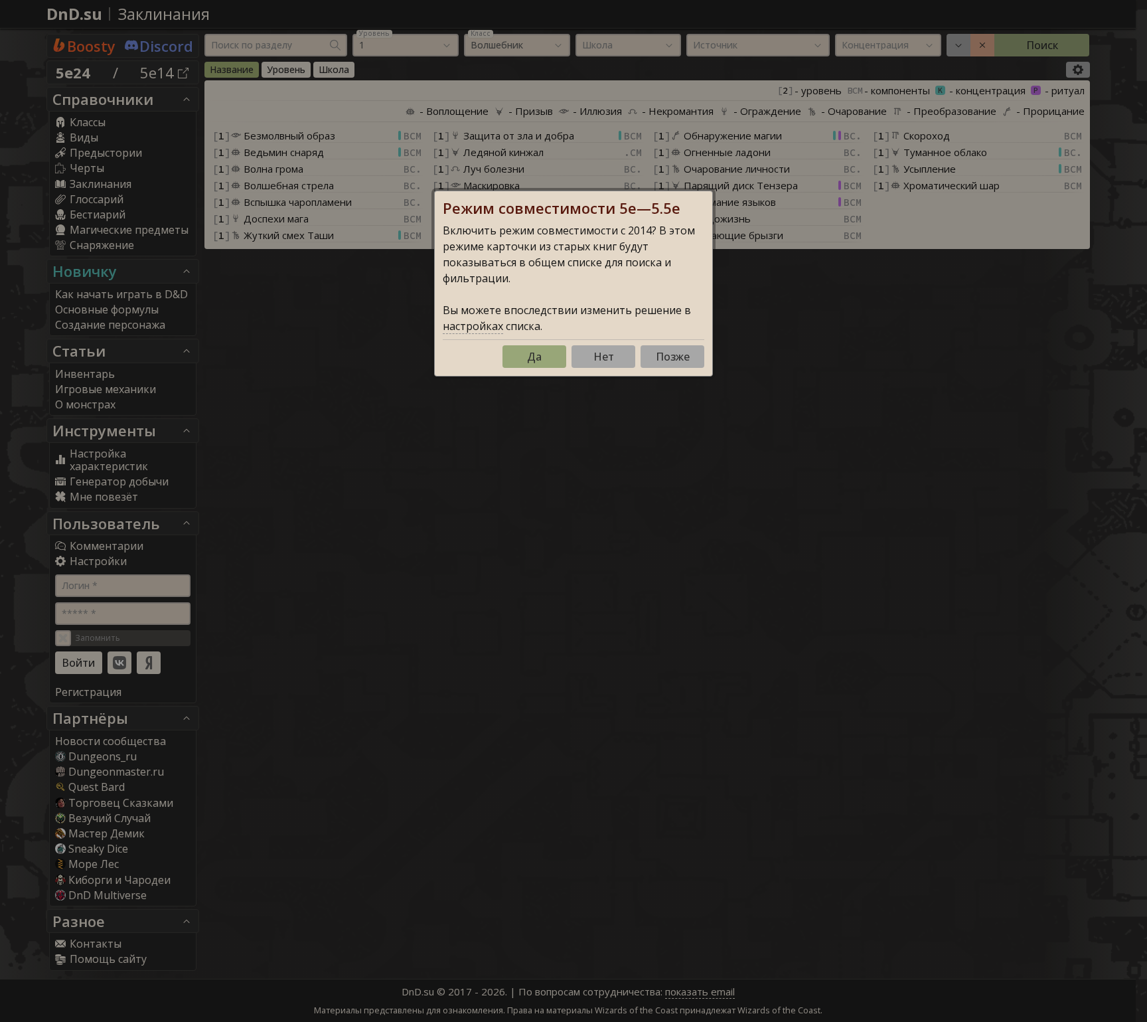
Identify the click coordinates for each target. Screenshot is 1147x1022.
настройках (473, 326)
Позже (673, 356)
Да (534, 356)
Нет (603, 356)
